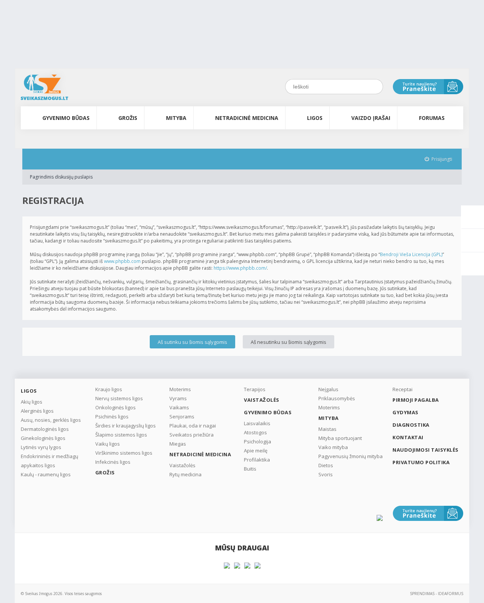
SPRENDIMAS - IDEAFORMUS (436, 593)
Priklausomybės (336, 398)
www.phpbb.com (122, 261)
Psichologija (257, 441)
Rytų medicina (185, 474)
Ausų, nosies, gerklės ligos (51, 420)
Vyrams (178, 398)
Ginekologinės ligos (43, 438)
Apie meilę (255, 450)
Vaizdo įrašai (370, 117)
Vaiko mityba (333, 447)
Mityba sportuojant (340, 438)
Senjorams (181, 416)
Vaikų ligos (107, 443)
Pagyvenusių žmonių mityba (350, 456)
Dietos (325, 465)
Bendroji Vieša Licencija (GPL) (411, 254)
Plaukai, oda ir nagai (192, 425)
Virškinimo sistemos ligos (123, 452)
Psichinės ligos (112, 416)
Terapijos (254, 389)
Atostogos (255, 432)
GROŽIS (127, 117)
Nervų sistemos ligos (119, 398)
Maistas (327, 429)
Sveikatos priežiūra (191, 434)
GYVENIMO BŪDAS (66, 117)
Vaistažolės (182, 465)
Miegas (177, 443)
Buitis (250, 468)
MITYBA (176, 117)
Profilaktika (257, 459)
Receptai (402, 389)
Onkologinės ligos (115, 407)
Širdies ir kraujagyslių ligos (125, 425)
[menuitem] (438, 159)
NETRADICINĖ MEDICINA (246, 117)
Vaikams (179, 407)
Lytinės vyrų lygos (41, 447)
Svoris (325, 474)
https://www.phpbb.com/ (240, 268)
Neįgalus (328, 389)
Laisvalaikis (257, 423)
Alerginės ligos (37, 410)
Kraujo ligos (108, 389)
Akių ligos (31, 401)
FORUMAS (432, 117)
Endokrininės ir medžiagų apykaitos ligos (49, 461)
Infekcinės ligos (112, 461)
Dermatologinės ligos (45, 429)
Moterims (180, 389)
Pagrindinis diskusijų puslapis (61, 177)
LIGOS (315, 117)
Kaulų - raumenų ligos (46, 474)
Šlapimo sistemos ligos (121, 434)
